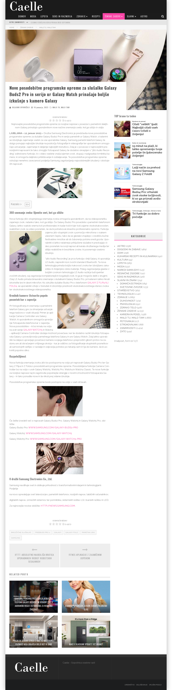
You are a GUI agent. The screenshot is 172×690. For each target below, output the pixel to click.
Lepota (44, 16)
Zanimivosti (127, 328)
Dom (120, 253)
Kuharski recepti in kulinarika (137, 256)
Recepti (96, 16)
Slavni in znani (127, 280)
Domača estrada (130, 283)
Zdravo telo (128, 307)
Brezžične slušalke (21, 532)
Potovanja (127, 321)
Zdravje (81, 16)
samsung (15, 538)
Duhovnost (127, 300)
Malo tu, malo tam (61, 107)
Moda (33, 16)
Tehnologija (125, 294)
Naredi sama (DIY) (128, 270)
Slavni (130, 16)
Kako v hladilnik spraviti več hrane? (86, 644)
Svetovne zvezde (131, 287)
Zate (123, 331)
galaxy (57, 532)
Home (11, 27)
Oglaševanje (141, 685)
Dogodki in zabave (129, 249)
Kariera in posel (130, 314)
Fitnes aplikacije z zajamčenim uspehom (85, 556)
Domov (22, 16)
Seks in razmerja (62, 16)
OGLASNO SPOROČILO (21, 107)
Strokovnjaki (129, 324)
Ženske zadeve (113, 16)
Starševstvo (125, 290)
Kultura (122, 259)
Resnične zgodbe (128, 273)
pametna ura (88, 532)
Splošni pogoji (155, 685)
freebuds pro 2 (42, 532)
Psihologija (127, 304)
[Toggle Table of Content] (26, 204)
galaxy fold (72, 532)
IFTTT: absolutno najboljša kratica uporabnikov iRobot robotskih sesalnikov (34, 558)
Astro (144, 16)
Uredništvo (130, 685)
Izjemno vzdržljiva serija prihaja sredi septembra (50, 22)
